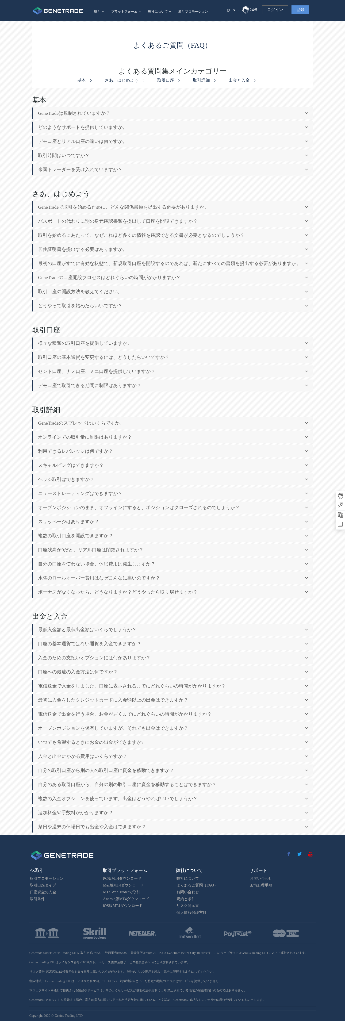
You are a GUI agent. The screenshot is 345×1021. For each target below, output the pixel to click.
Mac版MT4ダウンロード (123, 885)
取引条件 (37, 899)
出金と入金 (240, 80)
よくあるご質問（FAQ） (197, 885)
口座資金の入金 (43, 892)
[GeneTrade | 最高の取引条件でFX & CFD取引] (58, 10)
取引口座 (166, 80)
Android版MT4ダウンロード (126, 899)
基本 (82, 80)
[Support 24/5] (245, 10)
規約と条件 (185, 899)
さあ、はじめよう (122, 80)
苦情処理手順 (261, 885)
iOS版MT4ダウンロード (123, 906)
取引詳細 (202, 80)
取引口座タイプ (43, 885)
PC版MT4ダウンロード (122, 878)
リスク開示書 (187, 906)
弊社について (187, 878)
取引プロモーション (193, 11)
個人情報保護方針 (191, 912)
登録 (300, 10)
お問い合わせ (187, 892)
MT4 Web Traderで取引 (121, 892)
